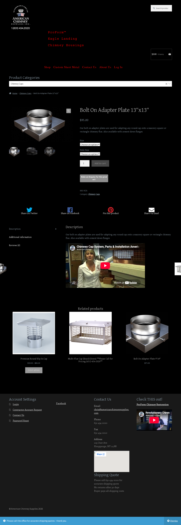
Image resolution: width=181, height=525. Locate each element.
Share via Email (151, 213)
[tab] (34, 229)
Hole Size (84, 150)
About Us (105, 65)
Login (16, 404)
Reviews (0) (14, 245)
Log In (118, 65)
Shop (47, 65)
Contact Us (89, 65)
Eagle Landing (62, 39)
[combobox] (90, 84)
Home (14, 93)
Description (15, 229)
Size (82, 140)
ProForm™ (57, 32)
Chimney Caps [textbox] (89, 83)
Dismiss (174, 520)
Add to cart (100, 163)
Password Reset (21, 420)
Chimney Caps (25, 93)
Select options (34, 370)
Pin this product (111, 213)
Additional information (20, 237)
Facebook (61, 403)
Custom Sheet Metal (66, 65)
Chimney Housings (66, 45)
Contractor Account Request (27, 409)
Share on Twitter (29, 213)
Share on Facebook (70, 213)
